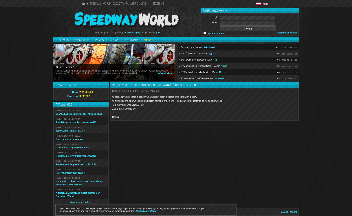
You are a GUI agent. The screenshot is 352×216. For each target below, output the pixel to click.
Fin (215, 60)
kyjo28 (212, 53)
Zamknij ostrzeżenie (145, 211)
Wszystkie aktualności (81, 202)
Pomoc (99, 39)
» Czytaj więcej (165, 73)
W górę (293, 212)
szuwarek (219, 78)
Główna (64, 39)
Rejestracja (82, 39)
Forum (148, 39)
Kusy (223, 66)
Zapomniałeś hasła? (286, 32)
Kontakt (114, 39)
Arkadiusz (208, 47)
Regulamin (131, 39)
